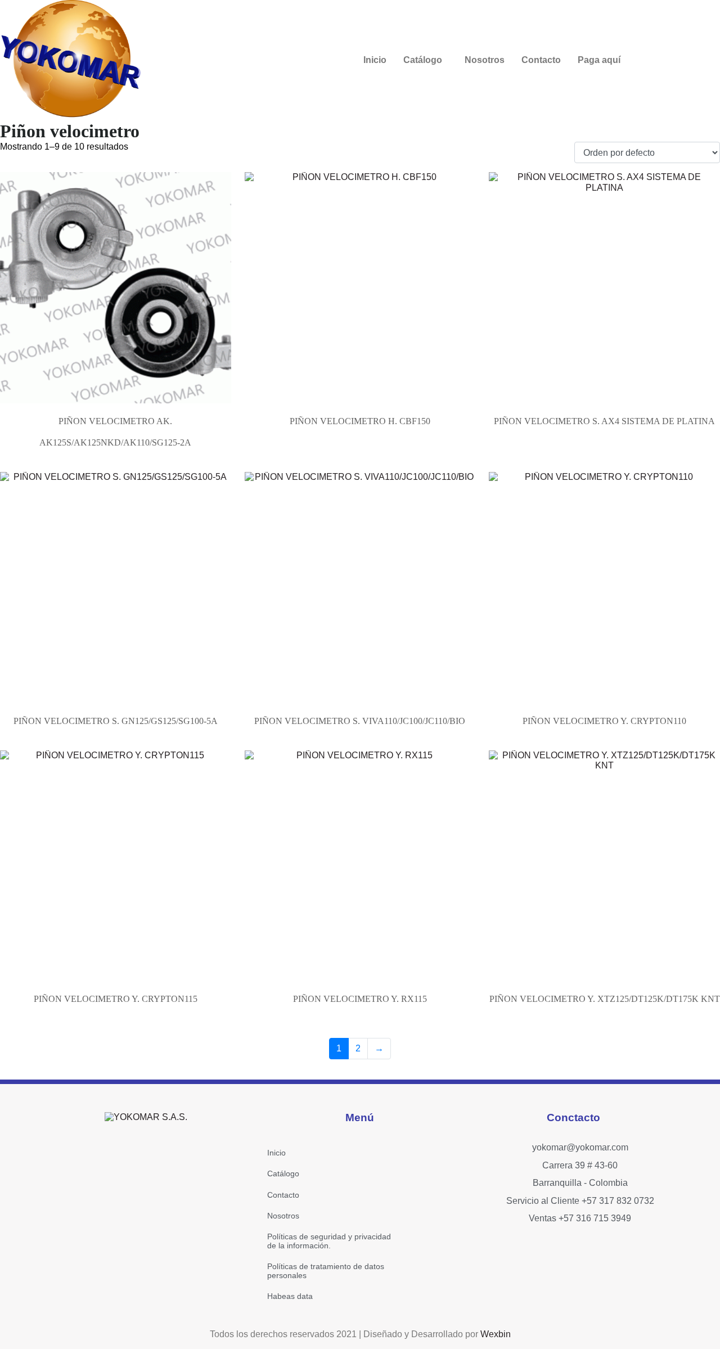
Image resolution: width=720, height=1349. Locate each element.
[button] (425, 60)
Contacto (541, 60)
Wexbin (495, 1334)
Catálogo (422, 60)
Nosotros (485, 60)
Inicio (374, 60)
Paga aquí (599, 60)
